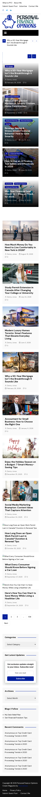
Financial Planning (11, 121)
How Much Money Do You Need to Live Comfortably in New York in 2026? (20, 247)
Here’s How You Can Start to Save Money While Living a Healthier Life (20, 596)
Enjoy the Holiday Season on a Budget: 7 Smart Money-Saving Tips (20, 464)
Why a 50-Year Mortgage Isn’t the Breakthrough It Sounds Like (17, 42)
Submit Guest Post (10, 6)
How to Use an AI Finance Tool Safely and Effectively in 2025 (19, 164)
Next (6, 623)
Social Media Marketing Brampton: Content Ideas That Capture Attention (19, 507)
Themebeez (23, 786)
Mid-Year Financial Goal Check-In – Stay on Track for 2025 (19, 194)
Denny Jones (12, 80)
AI (6, 153)
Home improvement (12, 96)
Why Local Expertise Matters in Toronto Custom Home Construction (20, 103)
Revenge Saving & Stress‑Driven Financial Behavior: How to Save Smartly (17, 132)
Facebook (3, 10)
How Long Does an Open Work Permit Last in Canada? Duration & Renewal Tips (18, 537)
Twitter (7, 10)
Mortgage (9, 66)
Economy (9, 184)
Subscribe (20, 679)
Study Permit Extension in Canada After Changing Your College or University (19, 290)
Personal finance (26, 121)
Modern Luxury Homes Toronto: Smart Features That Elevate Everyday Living (18, 334)
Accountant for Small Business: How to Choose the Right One (19, 421)
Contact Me (33, 6)
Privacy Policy (15, 790)
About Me (18, 3)
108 (29, 617)
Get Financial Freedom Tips (16, 717)
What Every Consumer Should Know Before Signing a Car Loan (20, 567)
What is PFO (7, 3)
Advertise (23, 6)
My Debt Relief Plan (13, 715)
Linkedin (11, 10)
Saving (8, 124)
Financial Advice (20, 184)
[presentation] (32, 41)
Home (5, 790)
